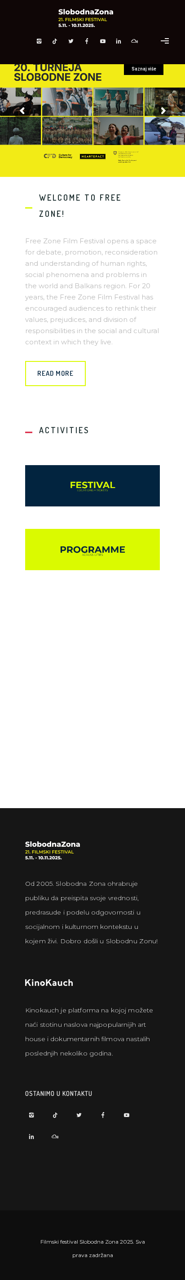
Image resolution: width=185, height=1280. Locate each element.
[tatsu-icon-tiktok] (57, 41)
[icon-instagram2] (41, 41)
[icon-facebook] (89, 41)
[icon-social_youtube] (105, 41)
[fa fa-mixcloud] (134, 41)
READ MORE (55, 373)
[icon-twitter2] (73, 41)
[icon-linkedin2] (121, 41)
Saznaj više (144, 68)
